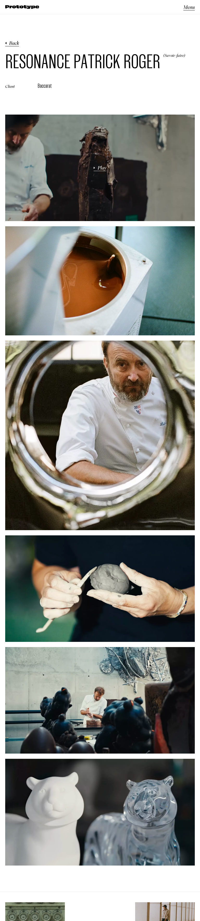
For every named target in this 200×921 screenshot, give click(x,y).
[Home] (22, 7)
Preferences (81, 909)
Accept (63, 909)
